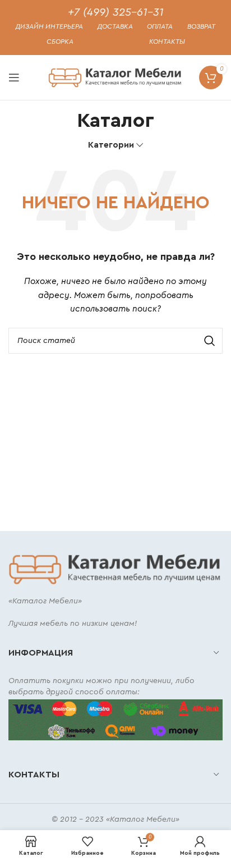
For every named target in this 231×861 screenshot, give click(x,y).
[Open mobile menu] (14, 77)
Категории (111, 145)
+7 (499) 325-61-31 (116, 12)
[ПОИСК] (210, 341)
